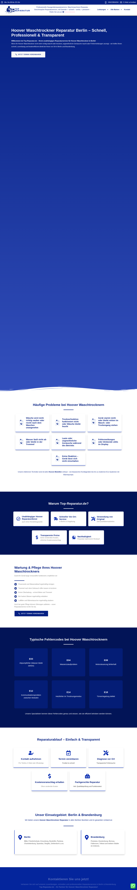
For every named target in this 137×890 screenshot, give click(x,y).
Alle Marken (115, 9)
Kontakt (127, 9)
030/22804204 (70, 12)
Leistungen (101, 9)
